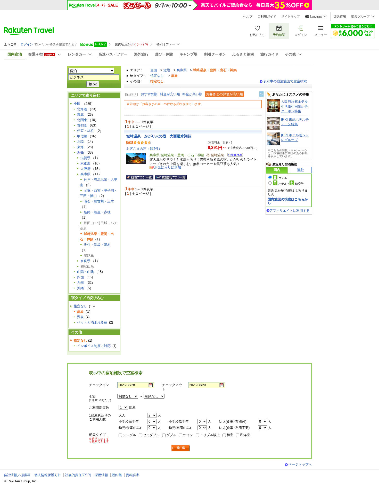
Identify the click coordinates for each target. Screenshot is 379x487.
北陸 (80, 142)
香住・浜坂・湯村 (97, 245)
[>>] (261, 94)
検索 (180, 448)
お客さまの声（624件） (144, 149)
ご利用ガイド (267, 16)
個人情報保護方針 (47, 475)
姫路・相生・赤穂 (97, 212)
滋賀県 (85, 158)
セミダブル (151, 435)
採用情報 (101, 475)
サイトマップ (290, 16)
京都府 (85, 163)
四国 (80, 277)
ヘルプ (247, 16)
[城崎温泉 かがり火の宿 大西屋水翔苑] (233, 156)
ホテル (282, 177)
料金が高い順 (192, 94)
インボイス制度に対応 (94, 346)
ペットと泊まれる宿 (92, 322)
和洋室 (245, 435)
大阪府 (85, 169)
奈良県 (85, 261)
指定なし (157, 75)
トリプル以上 (210, 435)
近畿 (166, 70)
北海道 (82, 109)
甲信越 (82, 136)
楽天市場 (340, 16)
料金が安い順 (170, 94)
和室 (230, 435)
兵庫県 (182, 70)
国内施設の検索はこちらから (288, 201)
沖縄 (80, 288)
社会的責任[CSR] (78, 475)
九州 (80, 283)
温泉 (80, 317)
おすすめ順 (149, 94)
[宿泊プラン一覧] (139, 177)
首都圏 (82, 125)
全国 (153, 70)
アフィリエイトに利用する (289, 211)
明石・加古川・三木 (99, 201)
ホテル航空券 (291, 183)
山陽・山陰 (85, 272)
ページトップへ (300, 464)
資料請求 (132, 475)
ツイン (188, 435)
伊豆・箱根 (85, 131)
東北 (80, 114)
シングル (129, 435)
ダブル (171, 435)
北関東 (82, 120)
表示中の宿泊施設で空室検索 (285, 81)
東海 (80, 147)
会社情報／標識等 (17, 475)
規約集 (117, 475)
